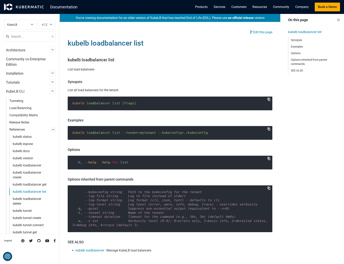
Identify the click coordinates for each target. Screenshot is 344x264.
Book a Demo (327, 7)
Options (296, 53)
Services (219, 7)
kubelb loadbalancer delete (27, 201)
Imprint (8, 240)
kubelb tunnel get (25, 232)
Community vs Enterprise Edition (26, 61)
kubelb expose (23, 144)
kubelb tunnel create (27, 218)
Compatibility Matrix (23, 115)
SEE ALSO (297, 70)
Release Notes (19, 122)
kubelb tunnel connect (28, 225)
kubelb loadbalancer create (27, 175)
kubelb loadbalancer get (29, 184)
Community (281, 7)
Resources (259, 7)
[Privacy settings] (7, 256)
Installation (14, 73)
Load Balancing (20, 108)
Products (201, 7)
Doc (63, 7)
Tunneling (16, 101)
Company (302, 7)
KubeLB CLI (15, 91)
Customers (238, 7)
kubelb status (22, 137)
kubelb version (23, 158)
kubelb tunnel (22, 211)
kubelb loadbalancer (27, 165)
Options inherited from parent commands (309, 62)
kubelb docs (21, 151)
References (17, 129)
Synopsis (296, 40)
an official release (241, 18)
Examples (297, 46)
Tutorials (13, 82)
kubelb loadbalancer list (29, 192)
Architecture (15, 50)
